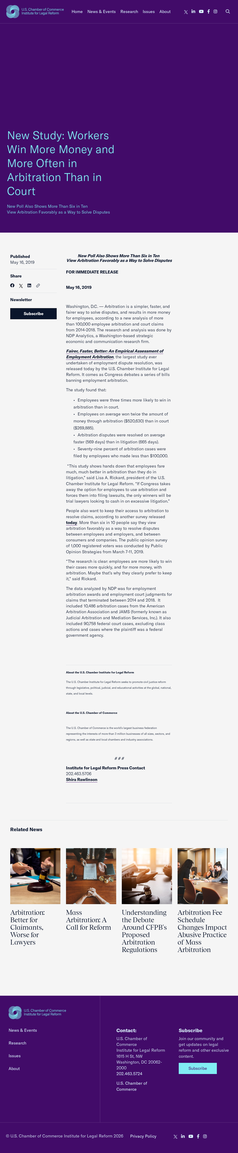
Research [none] (129, 11)
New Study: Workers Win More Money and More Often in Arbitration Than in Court (61, 163)
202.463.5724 (129, 1073)
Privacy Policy (143, 1136)
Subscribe (33, 313)
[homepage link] (35, 11)
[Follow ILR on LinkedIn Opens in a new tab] (193, 11)
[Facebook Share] (12, 285)
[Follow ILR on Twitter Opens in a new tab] (186, 11)
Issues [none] (149, 11)
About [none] (165, 11)
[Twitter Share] (21, 285)
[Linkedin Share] (29, 285)
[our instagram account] (215, 11)
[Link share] (38, 286)
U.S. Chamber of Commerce (131, 1086)
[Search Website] (228, 11)
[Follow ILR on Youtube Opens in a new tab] (201, 11)
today (71, 522)
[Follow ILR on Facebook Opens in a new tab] (208, 11)
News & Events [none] (101, 11)
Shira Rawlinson (81, 779)
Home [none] (77, 11)
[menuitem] (77, 11)
